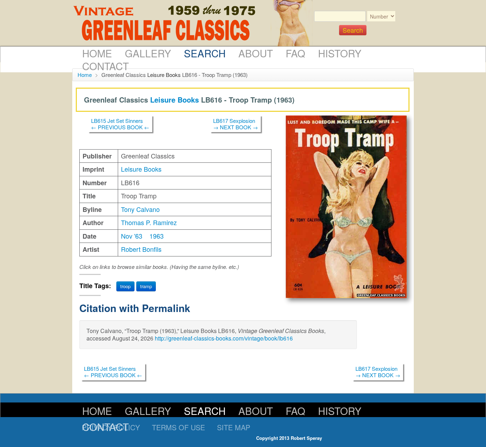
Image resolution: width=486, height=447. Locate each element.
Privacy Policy (111, 427)
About (255, 53)
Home (97, 53)
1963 (156, 235)
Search (205, 53)
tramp (146, 286)
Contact (105, 65)
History (339, 53)
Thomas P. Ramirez (149, 222)
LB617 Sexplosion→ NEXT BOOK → (235, 124)
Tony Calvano (140, 209)
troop (125, 286)
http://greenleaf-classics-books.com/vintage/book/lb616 (224, 338)
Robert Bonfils (141, 249)
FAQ (295, 53)
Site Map (233, 427)
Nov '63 (131, 235)
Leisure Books (164, 74)
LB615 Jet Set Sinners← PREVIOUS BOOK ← (120, 124)
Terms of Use (178, 427)
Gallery (148, 53)
